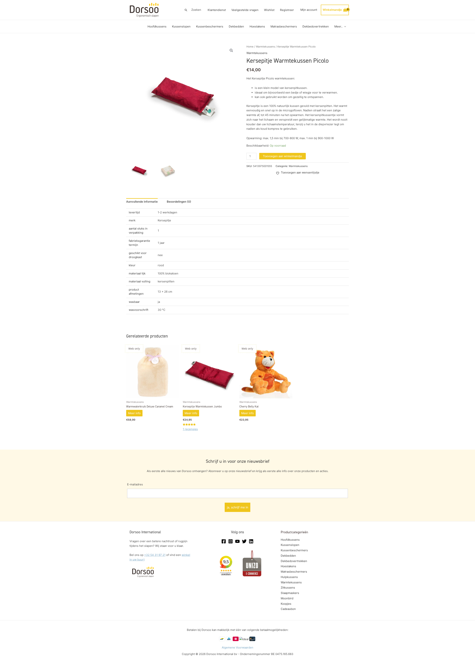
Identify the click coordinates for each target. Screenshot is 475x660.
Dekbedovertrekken (315, 26)
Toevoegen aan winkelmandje (282, 156)
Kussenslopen (181, 26)
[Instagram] (230, 541)
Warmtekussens (265, 46)
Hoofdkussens (157, 26)
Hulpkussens (289, 577)
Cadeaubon (288, 609)
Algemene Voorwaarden (237, 647)
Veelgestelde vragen (244, 10)
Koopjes (286, 603)
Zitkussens (288, 587)
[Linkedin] (251, 541)
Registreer (287, 10)
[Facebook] (223, 541)
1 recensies (190, 429)
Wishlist (269, 10)
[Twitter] (244, 541)
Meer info (134, 413)
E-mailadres (135, 484)
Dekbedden (236, 26)
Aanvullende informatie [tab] (142, 201)
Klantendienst (217, 10)
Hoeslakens (257, 26)
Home (249, 46)
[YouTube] (237, 541)
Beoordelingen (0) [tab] (179, 201)
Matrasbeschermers (284, 26)
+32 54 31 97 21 (155, 555)
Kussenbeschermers (209, 26)
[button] (186, 10)
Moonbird (287, 598)
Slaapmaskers (290, 593)
